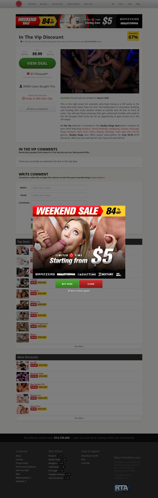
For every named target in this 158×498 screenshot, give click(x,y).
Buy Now (67, 283)
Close (90, 283)
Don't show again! (80, 290)
